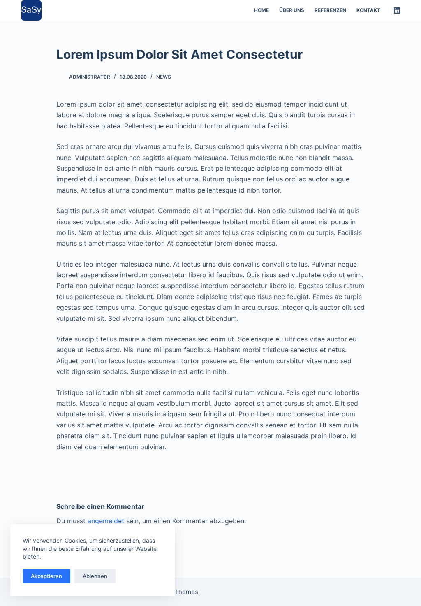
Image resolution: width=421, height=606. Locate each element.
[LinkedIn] (397, 10)
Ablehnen (95, 576)
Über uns (291, 10)
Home (261, 10)
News (163, 77)
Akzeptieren (46, 576)
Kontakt (368, 10)
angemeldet (106, 521)
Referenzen (330, 10)
